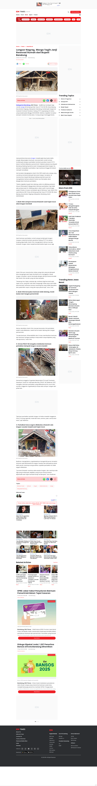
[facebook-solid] (48, 100)
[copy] (55, 100)
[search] (68, 12)
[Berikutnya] (58, 562)
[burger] (80, 15)
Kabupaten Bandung (23, 105)
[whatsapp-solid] (44, 100)
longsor (33, 158)
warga (23, 107)
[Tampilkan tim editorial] (57, 496)
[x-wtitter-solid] (51, 100)
